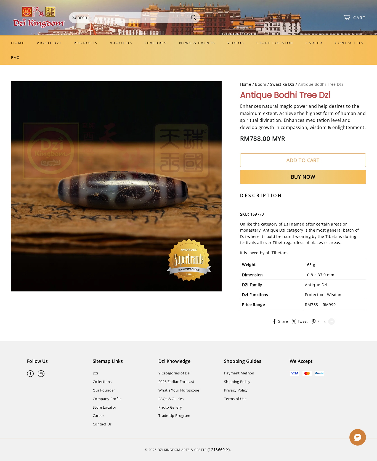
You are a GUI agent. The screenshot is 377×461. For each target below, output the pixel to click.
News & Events (197, 42)
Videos (235, 42)
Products (86, 42)
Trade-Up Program (174, 415)
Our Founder (104, 390)
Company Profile (107, 398)
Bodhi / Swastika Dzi (274, 84)
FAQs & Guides (171, 398)
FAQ (15, 57)
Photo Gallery (170, 407)
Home (18, 42)
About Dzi (49, 42)
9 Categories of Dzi (174, 373)
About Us (121, 42)
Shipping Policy (237, 381)
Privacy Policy (236, 390)
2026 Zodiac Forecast (176, 381)
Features (156, 42)
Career (314, 42)
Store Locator (274, 42)
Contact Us (349, 42)
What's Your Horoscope (178, 390)
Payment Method (239, 373)
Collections (102, 381)
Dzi (95, 373)
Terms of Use (235, 398)
